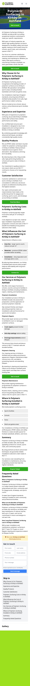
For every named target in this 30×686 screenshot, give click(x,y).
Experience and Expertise (11, 586)
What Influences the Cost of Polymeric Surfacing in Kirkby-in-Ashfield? (13, 601)
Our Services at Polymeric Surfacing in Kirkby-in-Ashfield (14, 607)
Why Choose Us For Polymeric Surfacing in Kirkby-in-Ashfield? (13, 582)
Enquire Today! (15, 469)
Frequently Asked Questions (12, 618)
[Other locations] (22, 3)
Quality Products (8, 589)
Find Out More (15, 202)
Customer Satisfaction (10, 592)
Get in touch (15, 25)
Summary (6, 616)
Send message (15, 571)
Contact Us (15, 272)
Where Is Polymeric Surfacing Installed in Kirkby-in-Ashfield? (12, 612)
